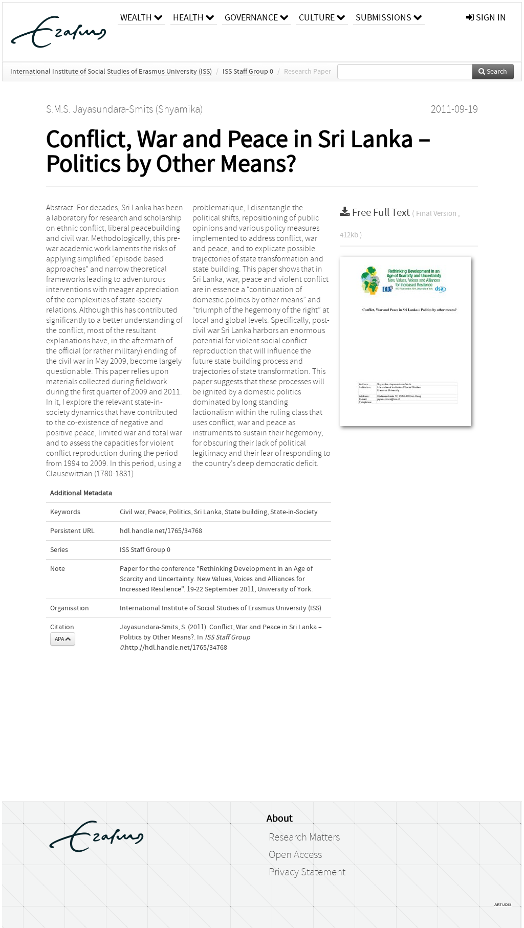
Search (496, 72)
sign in (490, 17)
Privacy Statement (307, 872)
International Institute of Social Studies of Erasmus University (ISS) (111, 72)
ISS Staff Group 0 (248, 72)
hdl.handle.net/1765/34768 (161, 531)
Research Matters (304, 837)
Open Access (295, 855)
